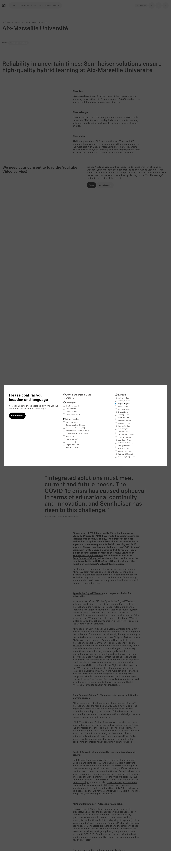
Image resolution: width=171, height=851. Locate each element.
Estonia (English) (123, 412)
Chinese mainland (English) (75, 428)
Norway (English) (124, 446)
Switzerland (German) (125, 454)
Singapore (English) (72, 445)
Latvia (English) (123, 432)
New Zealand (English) (73, 442)
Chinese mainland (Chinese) (75, 425)
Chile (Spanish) (71, 409)
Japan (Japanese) (72, 439)
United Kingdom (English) (126, 457)
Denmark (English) (124, 409)
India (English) (71, 436)
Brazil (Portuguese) (72, 406)
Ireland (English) (123, 429)
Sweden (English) (124, 448)
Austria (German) (124, 401)
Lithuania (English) (124, 437)
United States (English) (74, 414)
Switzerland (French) (125, 451)
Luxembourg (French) (125, 440)
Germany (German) (124, 423)
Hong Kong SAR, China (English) (77, 433)
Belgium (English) (124, 403)
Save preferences (17, 416)
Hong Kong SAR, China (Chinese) (77, 431)
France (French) (123, 417)
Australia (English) (72, 422)
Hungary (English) (124, 426)
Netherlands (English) (125, 443)
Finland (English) (123, 415)
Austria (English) (123, 398)
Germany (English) (124, 420)
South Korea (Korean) (73, 447)
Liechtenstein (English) (126, 434)
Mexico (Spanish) (72, 411)
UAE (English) (70, 398)
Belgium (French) (123, 406)
